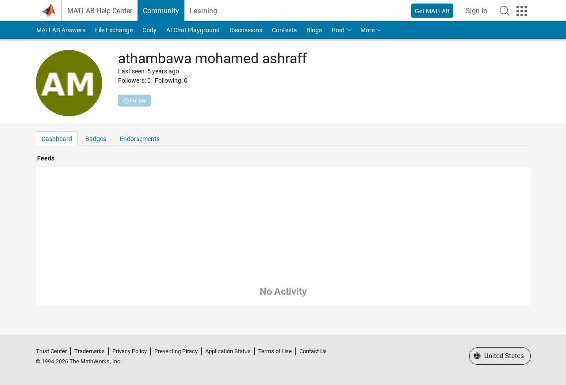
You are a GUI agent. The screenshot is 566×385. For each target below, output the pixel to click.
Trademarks (89, 351)
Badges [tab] (95, 138)
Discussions (245, 30)
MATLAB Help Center (99, 11)
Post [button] (338, 30)
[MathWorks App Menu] (521, 11)
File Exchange (114, 30)
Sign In (476, 11)
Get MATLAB (432, 11)
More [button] (367, 30)
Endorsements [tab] (140, 138)
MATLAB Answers (60, 30)
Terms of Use (275, 351)
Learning (203, 11)
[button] (504, 10)
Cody (149, 30)
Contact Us (313, 351)
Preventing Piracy (176, 351)
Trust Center (51, 351)
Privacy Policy (129, 351)
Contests (284, 30)
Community (161, 11)
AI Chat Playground (193, 30)
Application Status (228, 351)
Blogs (314, 30)
